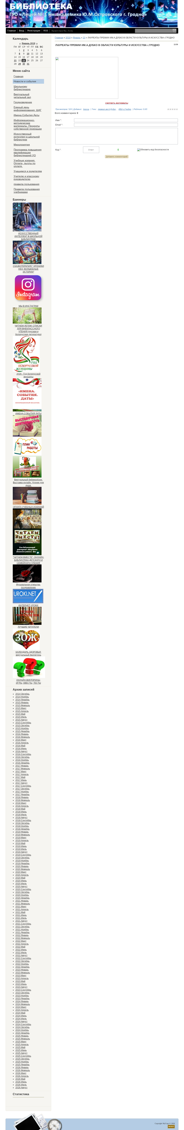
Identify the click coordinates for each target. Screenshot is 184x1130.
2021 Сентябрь (23, 924)
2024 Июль (21, 1018)
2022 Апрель (22, 944)
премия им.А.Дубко (107, 109)
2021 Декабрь (22, 932)
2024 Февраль (22, 1004)
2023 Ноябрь (22, 995)
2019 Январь (22, 832)
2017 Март (20, 771)
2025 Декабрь (22, 1064)
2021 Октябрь (22, 926)
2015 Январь (22, 702)
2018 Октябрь (22, 823)
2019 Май (20, 843)
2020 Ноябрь (22, 895)
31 (28, 64)
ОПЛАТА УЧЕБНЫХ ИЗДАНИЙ (28, 507)
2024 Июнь (21, 1016)
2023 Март (20, 975)
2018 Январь (22, 797)
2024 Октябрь (22, 1027)
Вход (21, 30)
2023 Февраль (22, 972)
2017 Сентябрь (23, 786)
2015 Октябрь (22, 725)
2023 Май (20, 981)
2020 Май (20, 878)
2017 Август (21, 783)
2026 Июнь (21, 1082)
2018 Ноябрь (22, 826)
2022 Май (20, 947)
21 (15, 60)
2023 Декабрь (22, 998)
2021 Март (20, 906)
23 (23, 60)
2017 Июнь (21, 780)
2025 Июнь (21, 1050)
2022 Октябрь (22, 961)
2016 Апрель (22, 743)
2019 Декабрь (22, 863)
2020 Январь (22, 866)
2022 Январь (22, 935)
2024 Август (21, 1021)
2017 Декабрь (22, 794)
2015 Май (20, 714)
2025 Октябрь (22, 1059)
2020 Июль (21, 883)
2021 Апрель (22, 909)
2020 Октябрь (22, 892)
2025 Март (20, 1041)
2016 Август (21, 751)
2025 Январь (22, 1036)
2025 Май (20, 1047)
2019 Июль (21, 849)
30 (23, 64)
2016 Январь (22, 734)
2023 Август (21, 987)
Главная (11, 30)
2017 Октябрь (22, 789)
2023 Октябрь (22, 993)
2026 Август (21, 1087)
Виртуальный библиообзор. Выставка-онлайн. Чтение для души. (28, 482)
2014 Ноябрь (22, 697)
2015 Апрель (22, 711)
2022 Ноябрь (22, 964)
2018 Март (20, 803)
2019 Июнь (21, 846)
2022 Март (20, 941)
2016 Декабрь (22, 763)
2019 (68, 37)
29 (19, 64)
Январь (76, 37)
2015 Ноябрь (22, 728)
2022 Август (21, 955)
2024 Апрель (22, 1010)
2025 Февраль (22, 1039)
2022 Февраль (22, 938)
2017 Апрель (22, 774)
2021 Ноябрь (22, 929)
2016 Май (20, 745)
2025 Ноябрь (22, 1061)
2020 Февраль (22, 869)
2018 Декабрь (22, 829)
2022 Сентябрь (23, 958)
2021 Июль (21, 918)
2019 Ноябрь (22, 860)
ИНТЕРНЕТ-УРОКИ (28, 605)
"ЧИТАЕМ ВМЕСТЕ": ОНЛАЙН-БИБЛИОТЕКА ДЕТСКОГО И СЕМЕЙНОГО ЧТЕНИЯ (28, 560)
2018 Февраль (22, 800)
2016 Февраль (22, 737)
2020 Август (21, 886)
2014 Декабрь (22, 699)
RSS (45, 30)
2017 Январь (22, 766)
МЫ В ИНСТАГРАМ (28, 306)
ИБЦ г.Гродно (125, 109)
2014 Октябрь (22, 694)
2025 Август (21, 1053)
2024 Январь (22, 1001)
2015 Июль (21, 717)
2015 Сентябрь (23, 722)
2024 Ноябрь (22, 1030)
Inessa (86, 109)
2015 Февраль (22, 705)
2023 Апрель (22, 978)
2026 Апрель (22, 1076)
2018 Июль (21, 814)
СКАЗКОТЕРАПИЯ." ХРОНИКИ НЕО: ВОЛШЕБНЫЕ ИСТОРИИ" (28, 269)
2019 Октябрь (22, 857)
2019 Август (21, 852)
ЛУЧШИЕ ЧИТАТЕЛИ (28, 627)
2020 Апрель (22, 875)
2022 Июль (21, 952)
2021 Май (20, 912)
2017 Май (20, 777)
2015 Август (21, 720)
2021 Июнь (21, 915)
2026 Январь (22, 1067)
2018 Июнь (21, 812)
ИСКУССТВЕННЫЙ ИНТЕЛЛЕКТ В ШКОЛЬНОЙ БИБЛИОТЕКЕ (28, 236)
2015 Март (20, 708)
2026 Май (20, 1079)
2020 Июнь (21, 880)
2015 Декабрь (22, 731)
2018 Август (21, 817)
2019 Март (20, 837)
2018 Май (20, 809)
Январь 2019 (28, 43)
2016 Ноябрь (22, 760)
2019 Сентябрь (23, 855)
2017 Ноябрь (22, 791)
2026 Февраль (22, 1070)
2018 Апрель (22, 806)
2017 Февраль (22, 768)
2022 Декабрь (22, 967)
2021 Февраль (22, 903)
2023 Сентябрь (23, 990)
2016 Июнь (21, 748)
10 (28, 53)
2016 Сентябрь (23, 754)
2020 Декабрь (22, 898)
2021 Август (21, 921)
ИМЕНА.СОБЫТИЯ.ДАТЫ (28, 413)
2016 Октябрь (22, 757)
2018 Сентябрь (23, 820)
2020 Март (20, 872)
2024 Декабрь (22, 1033)
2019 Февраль (22, 834)
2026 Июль (21, 1084)
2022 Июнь (21, 949)
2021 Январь (22, 901)
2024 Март (20, 1007)
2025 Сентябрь (23, 1056)
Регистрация (33, 30)
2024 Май (20, 1013)
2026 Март (20, 1073)
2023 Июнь (21, 984)
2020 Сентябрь (23, 889)
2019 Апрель (22, 840)
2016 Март (20, 740)
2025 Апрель (22, 1044)
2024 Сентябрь (23, 1024)
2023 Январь (22, 970)
